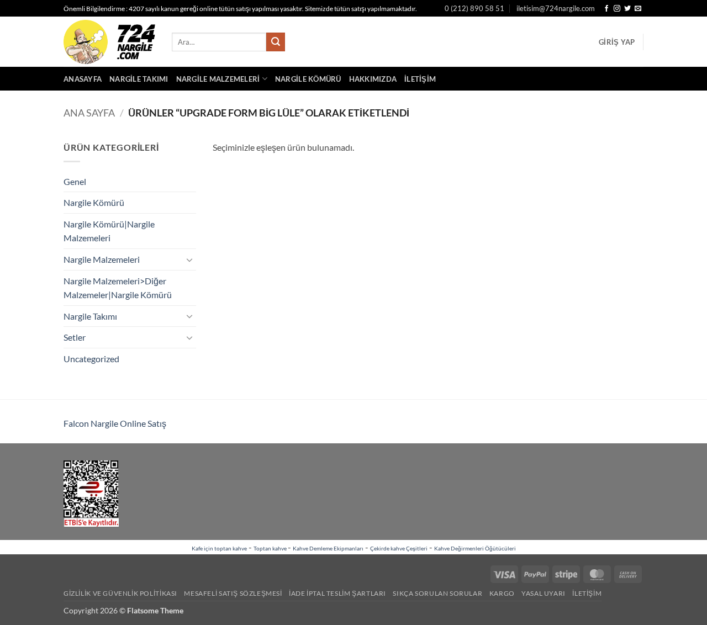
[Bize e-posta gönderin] (638, 9)
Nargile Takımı (138, 79)
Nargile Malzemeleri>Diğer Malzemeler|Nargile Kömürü (118, 288)
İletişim (420, 79)
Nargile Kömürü (308, 79)
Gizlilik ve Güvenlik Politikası (120, 593)
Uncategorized (91, 358)
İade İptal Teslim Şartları (337, 593)
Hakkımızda (373, 79)
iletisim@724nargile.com (555, 8)
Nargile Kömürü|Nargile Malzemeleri (109, 231)
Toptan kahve (271, 548)
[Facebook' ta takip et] (606, 9)
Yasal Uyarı (543, 593)
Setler (75, 337)
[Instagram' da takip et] (617, 9)
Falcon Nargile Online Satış (115, 423)
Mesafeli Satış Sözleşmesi (233, 593)
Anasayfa (83, 79)
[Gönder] (275, 42)
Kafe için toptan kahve (219, 548)
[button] (617, 42)
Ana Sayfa (89, 113)
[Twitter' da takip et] (627, 9)
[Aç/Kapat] (189, 259)
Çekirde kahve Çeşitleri (399, 548)
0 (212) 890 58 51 (474, 8)
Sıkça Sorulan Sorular (437, 593)
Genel (75, 181)
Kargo (502, 593)
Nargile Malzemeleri (218, 79)
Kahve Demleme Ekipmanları (328, 548)
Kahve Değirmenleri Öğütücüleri (475, 548)
